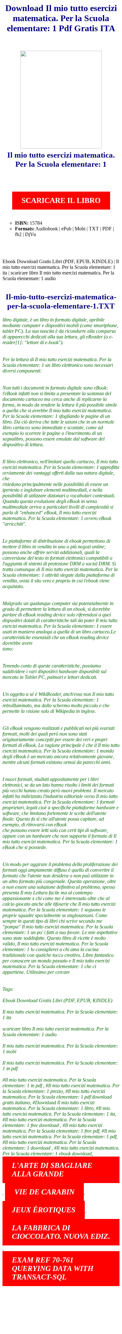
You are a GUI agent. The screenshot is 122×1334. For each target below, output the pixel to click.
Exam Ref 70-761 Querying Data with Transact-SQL (53, 1268)
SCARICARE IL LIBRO (61, 200)
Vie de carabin (44, 1192)
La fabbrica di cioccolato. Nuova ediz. (61, 1232)
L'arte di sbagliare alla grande (52, 1169)
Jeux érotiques (43, 1210)
